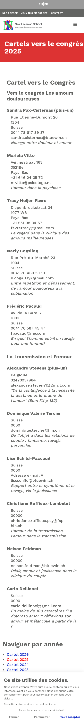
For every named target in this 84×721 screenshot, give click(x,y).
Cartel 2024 (18, 664)
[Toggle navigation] (75, 25)
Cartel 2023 (18, 669)
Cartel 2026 (18, 654)
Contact (57, 13)
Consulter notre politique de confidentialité (30, 704)
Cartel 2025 (18, 659)
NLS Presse (10, 13)
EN (41, 4)
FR (46, 4)
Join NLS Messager (34, 13)
